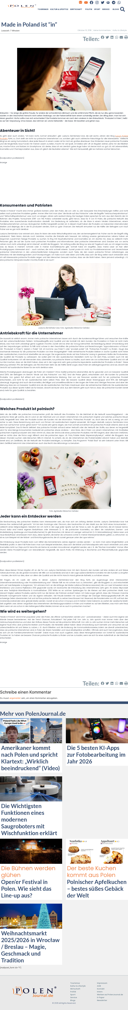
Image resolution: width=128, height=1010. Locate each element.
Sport (97, 9)
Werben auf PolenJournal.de (110, 994)
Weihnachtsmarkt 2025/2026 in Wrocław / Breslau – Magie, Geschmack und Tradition (30, 947)
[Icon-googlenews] (80, 2)
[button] (122, 9)
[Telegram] (113, 2)
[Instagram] (97, 2)
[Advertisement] (64, 181)
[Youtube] (86, 2)
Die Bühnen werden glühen (28, 871)
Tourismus (43, 9)
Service (106, 9)
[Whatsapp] (119, 2)
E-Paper (100, 997)
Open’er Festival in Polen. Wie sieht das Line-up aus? (26, 888)
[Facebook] (91, 2)
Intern (99, 991)
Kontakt (100, 989)
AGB (99, 986)
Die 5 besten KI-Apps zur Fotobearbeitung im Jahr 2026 (96, 754)
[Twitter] (102, 2)
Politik (88, 9)
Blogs (116, 9)
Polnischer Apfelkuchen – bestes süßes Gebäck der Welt (97, 888)
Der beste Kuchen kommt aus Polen (91, 871)
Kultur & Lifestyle (59, 9)
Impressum (102, 983)
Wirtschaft (76, 9)
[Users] (108, 2)
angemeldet (15, 698)
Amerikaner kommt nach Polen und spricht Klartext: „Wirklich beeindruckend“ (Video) (30, 757)
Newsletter (102, 1000)
